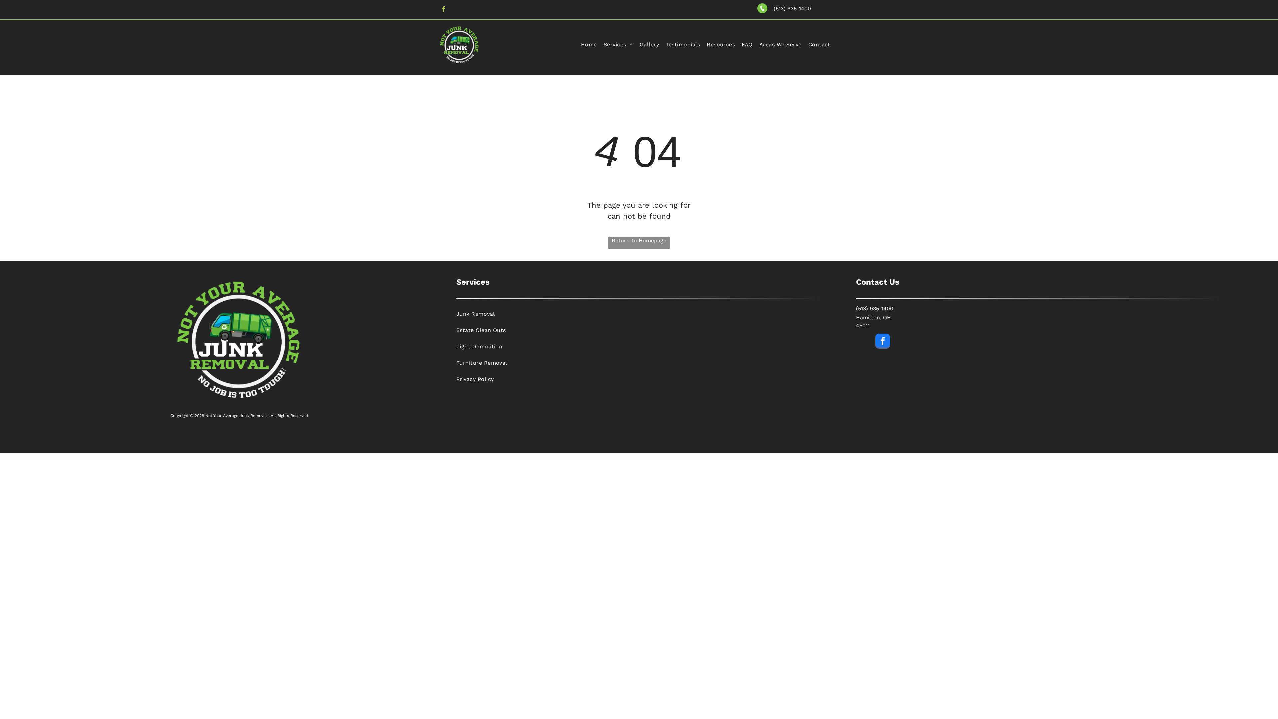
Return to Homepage (639, 240)
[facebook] (443, 10)
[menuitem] (589, 44)
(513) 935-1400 (792, 8)
